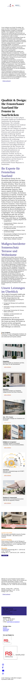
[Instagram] (3, 665)
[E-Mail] (3, 671)
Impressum (5, 630)
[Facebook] (2, 668)
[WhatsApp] (3, 673)
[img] (14, 5)
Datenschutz (6, 629)
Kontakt (5, 627)
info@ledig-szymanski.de (13, 621)
